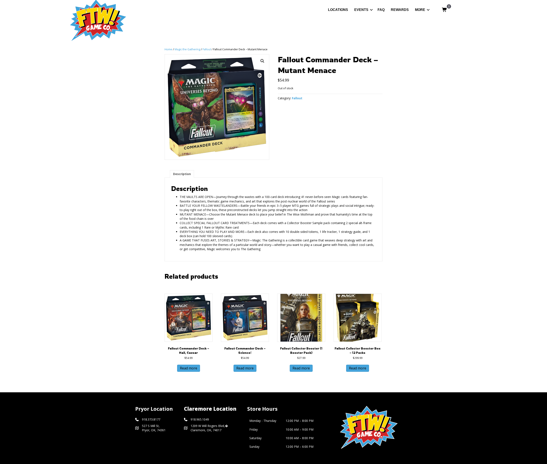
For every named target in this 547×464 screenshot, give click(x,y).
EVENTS (361, 10)
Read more (188, 368)
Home (168, 49)
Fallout (207, 49)
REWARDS (400, 10)
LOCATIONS (338, 10)
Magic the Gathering (187, 49)
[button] (371, 9)
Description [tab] (182, 174)
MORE (420, 10)
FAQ (381, 10)
